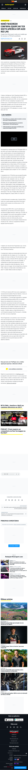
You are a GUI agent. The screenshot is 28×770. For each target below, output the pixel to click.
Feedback (14, 748)
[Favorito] (22, 38)
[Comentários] (25, 38)
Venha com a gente (11, 383)
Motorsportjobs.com (14, 738)
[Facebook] (6, 500)
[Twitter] (9, 500)
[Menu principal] (2, 5)
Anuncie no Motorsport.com (14, 750)
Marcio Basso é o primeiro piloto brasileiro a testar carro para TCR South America (14, 119)
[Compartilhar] (19, 38)
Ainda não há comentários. (14, 524)
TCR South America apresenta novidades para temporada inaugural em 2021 (13, 127)
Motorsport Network (11, 766)
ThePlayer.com (19, 374)
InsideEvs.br (14, 734)
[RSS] (20, 727)
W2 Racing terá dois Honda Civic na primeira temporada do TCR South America (13, 123)
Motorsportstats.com (14, 742)
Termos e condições (10, 763)
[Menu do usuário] (25, 4)
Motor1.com (14, 736)
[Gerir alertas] (22, 500)
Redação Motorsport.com (6, 38)
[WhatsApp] (12, 500)
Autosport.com (14, 740)
